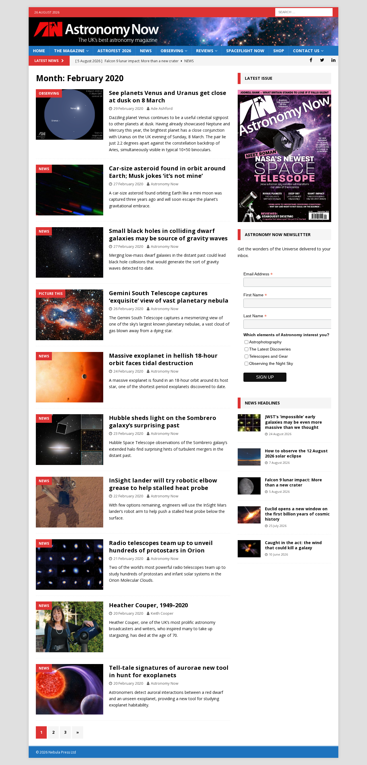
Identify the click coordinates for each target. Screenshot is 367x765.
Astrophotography (265, 342)
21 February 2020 (128, 558)
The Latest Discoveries (270, 349)
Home (39, 50)
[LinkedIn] (333, 60)
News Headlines (262, 403)
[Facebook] (311, 60)
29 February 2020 (128, 108)
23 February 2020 (128, 433)
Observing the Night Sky (271, 363)
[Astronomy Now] (183, 42)
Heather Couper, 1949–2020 (148, 605)
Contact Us (306, 50)
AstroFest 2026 (114, 50)
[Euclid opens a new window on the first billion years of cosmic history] (249, 514)
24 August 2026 (280, 434)
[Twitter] (322, 60)
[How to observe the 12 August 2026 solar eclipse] (249, 457)
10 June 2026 (278, 554)
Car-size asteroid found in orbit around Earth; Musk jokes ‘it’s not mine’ (167, 172)
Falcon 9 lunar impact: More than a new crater (293, 482)
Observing (172, 50)
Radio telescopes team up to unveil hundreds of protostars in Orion (161, 546)
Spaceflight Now (245, 50)
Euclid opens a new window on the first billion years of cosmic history (297, 514)
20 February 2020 (128, 613)
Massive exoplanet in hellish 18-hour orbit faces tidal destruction (163, 359)
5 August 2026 (279, 491)
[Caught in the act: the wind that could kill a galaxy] (249, 548)
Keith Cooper (162, 613)
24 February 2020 (128, 371)
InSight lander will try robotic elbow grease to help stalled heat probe (163, 484)
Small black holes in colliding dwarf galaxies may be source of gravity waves (168, 234)
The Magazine (69, 50)
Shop (278, 50)
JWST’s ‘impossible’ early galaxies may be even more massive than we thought (293, 422)
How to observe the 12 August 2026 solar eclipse (296, 453)
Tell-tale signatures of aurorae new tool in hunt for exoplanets (169, 671)
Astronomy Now (164, 183)
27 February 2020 (128, 183)
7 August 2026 (279, 462)
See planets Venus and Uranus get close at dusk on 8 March (167, 96)
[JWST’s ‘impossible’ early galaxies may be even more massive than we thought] (249, 422)
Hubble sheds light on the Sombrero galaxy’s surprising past (162, 421)
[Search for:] (304, 11)
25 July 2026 (277, 525)
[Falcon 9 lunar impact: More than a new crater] (249, 486)
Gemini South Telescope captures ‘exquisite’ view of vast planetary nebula (169, 296)
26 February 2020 (128, 308)
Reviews (204, 50)
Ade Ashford (162, 108)
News (146, 50)
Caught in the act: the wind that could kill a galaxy (293, 545)
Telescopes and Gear (268, 356)
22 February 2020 (128, 496)
